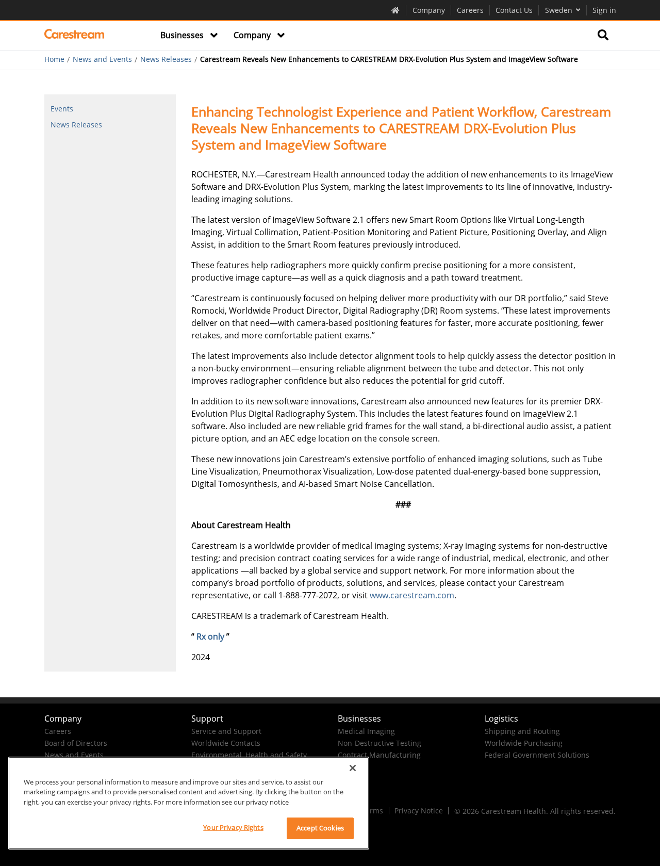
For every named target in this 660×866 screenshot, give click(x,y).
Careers (470, 10)
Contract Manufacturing (379, 755)
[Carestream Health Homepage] (395, 9)
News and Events (102, 59)
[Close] (352, 768)
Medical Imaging (366, 731)
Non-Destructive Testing (379, 743)
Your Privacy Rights (233, 827)
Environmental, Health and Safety (249, 755)
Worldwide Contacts (225, 743)
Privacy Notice (418, 810)
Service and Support (226, 731)
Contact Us (514, 10)
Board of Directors (75, 743)
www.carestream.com (412, 595)
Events (62, 108)
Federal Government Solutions (537, 755)
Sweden (558, 10)
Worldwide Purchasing (524, 743)
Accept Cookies (320, 827)
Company (428, 10)
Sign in (604, 10)
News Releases (166, 59)
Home (54, 59)
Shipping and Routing (522, 731)
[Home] (74, 35)
